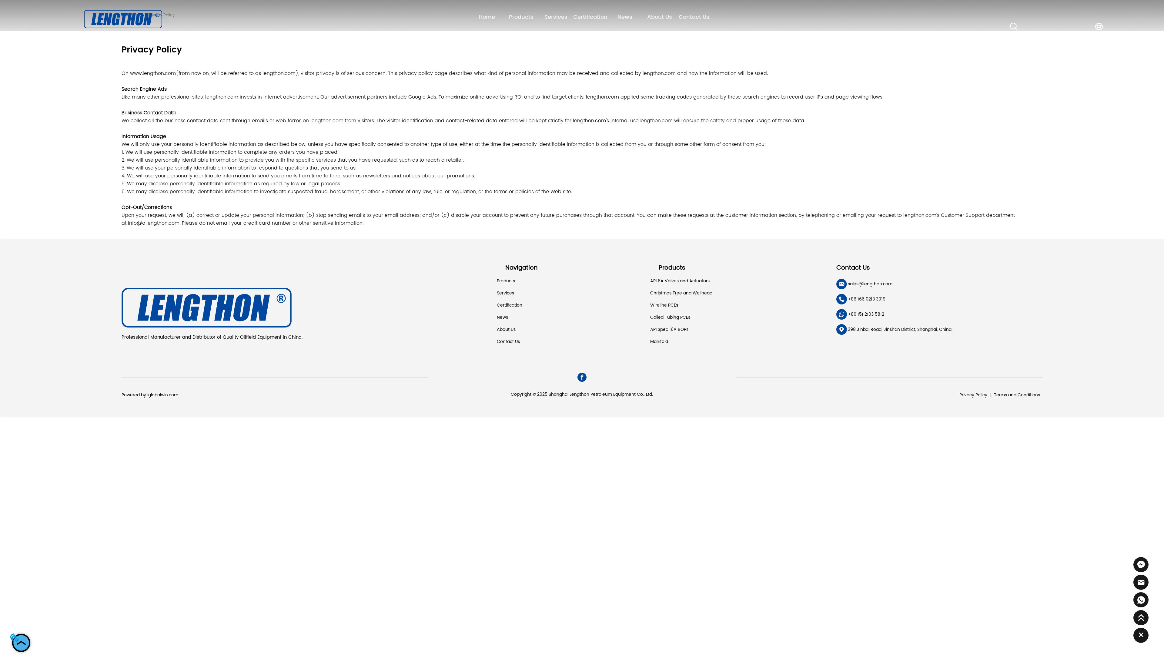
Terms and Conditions (1017, 394)
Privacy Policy (973, 394)
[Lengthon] (123, 18)
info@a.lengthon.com (153, 223)
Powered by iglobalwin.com (150, 394)
